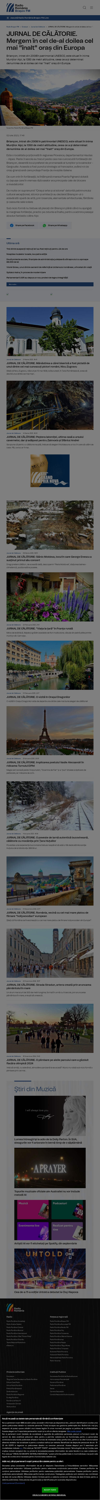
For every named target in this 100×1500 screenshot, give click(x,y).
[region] (50, 1457)
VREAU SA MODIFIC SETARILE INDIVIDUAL (49, 1495)
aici (21, 1448)
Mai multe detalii (74, 1431)
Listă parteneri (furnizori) (13, 1483)
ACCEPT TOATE (50, 1490)
